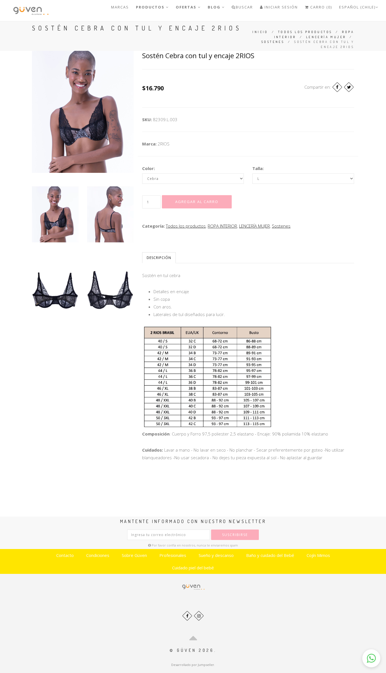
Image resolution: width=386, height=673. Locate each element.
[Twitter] (348, 87)
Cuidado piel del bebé (193, 567)
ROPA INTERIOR (222, 226)
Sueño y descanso (216, 555)
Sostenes (272, 42)
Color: (148, 168)
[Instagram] (198, 615)
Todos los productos (305, 32)
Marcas (120, 7)
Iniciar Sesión (280, 7)
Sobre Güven (134, 555)
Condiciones (97, 555)
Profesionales (172, 555)
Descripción (159, 257)
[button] (371, 658)
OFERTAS (187, 7)
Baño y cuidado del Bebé (270, 555)
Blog (215, 7)
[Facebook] (337, 87)
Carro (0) (320, 7)
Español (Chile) (357, 7)
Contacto (65, 555)
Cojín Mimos (318, 555)
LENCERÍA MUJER (326, 37)
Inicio (260, 32)
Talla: (258, 168)
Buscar (244, 7)
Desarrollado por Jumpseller (192, 665)
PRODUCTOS (151, 7)
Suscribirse (235, 534)
